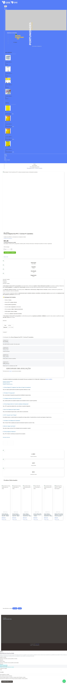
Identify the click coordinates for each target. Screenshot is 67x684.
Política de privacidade (3, 667)
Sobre (5, 158)
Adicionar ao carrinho (10, 252)
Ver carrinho (15, 608)
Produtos (5, 9)
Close (1, 651)
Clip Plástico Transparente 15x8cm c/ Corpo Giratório (13, 72)
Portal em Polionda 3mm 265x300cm (58, 514)
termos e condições (49, 379)
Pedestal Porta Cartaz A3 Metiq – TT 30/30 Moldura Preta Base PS (15, 83)
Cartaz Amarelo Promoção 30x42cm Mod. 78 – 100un (13, 135)
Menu (6, 6)
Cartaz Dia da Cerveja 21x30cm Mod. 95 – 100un (5, 514)
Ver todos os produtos (37, 46)
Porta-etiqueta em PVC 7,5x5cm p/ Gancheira (12, 60)
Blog (5, 157)
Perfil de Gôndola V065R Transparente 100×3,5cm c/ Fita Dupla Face (15, 94)
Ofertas (5, 154)
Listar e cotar (6, 256)
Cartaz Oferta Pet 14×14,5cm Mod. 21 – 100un (27, 514)
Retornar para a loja (7, 681)
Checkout (19, 608)
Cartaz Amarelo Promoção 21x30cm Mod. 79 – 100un (13, 122)
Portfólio (5, 155)
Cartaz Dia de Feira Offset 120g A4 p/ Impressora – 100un (14, 148)
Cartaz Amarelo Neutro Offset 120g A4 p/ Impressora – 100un (14, 112)
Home (5, 7)
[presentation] (2, 546)
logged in (10, 371)
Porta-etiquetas (34, 165)
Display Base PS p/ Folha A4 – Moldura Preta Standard (48, 514)
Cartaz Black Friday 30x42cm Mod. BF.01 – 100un (38, 514)
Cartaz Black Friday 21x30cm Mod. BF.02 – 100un (16, 514)
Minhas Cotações (7, 159)
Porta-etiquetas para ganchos (34, 166)
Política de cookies (11, 667)
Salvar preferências (3, 665)
